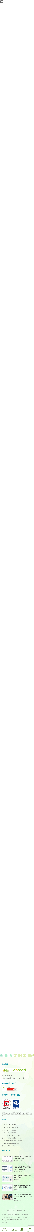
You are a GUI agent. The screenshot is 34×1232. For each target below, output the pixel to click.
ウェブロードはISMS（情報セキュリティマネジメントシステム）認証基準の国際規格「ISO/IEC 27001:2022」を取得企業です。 (17, 1113)
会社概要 (22, 1230)
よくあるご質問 (13, 1230)
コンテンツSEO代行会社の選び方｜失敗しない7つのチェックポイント (23, 1196)
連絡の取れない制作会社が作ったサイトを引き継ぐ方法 (22, 1186)
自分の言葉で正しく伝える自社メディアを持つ (22, 1176)
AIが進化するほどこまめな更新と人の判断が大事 (22, 1157)
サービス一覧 (4, 1230)
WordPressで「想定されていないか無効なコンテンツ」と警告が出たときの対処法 (23, 1167)
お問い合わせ (29, 1231)
